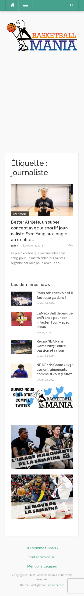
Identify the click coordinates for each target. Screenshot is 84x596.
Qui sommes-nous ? (42, 548)
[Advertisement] (42, 102)
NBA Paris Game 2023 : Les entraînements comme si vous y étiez (55, 369)
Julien (14, 245)
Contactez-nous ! (42, 557)
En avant (19, 213)
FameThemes (55, 585)
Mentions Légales (42, 566)
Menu (23, 5)
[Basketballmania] (42, 34)
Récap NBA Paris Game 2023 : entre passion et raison (51, 345)
